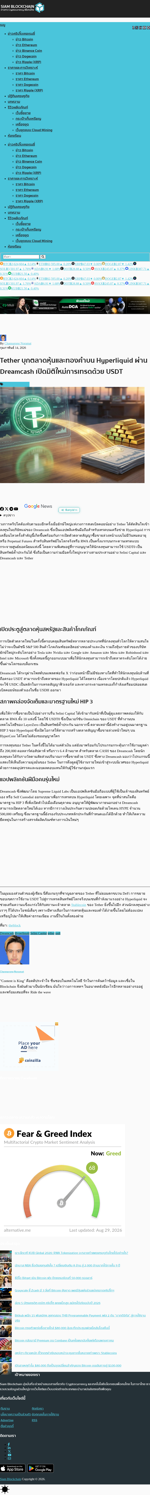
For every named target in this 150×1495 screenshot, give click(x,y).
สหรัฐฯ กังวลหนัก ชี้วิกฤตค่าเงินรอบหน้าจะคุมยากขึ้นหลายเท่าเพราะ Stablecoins (66, 1353)
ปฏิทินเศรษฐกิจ (18, 96)
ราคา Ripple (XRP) (29, 90)
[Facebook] (2, 509)
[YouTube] (16, 509)
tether (51, 933)
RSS (34, 1420)
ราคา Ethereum (27, 79)
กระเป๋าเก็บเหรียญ (28, 119)
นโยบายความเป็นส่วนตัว (16, 1414)
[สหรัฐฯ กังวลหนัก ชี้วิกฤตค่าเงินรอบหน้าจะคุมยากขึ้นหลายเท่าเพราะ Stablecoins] (6, 1357)
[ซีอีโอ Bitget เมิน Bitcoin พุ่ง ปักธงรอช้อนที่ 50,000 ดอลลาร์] (6, 1281)
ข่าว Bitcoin (24, 39)
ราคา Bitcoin (25, 73)
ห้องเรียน (14, 136)
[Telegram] (11, 509)
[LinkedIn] (9, 1448)
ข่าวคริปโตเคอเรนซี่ (21, 34)
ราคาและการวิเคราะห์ (23, 68)
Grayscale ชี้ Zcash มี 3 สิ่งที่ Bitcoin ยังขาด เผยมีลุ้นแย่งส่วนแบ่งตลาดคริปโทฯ (64, 1290)
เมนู (2, 25)
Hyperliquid (22, 933)
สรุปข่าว (9, 515)
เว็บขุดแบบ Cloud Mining (34, 130)
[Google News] (39, 509)
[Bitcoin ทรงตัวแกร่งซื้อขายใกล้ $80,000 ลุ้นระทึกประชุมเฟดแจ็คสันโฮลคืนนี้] (6, 1332)
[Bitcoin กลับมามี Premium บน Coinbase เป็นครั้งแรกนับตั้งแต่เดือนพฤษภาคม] (6, 1344)
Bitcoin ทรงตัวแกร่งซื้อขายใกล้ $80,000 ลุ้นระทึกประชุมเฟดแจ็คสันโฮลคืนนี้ (62, 1328)
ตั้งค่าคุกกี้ (7, 1426)
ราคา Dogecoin (27, 85)
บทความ (14, 102)
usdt (57, 933)
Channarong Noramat (17, 343)
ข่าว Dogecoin (26, 56)
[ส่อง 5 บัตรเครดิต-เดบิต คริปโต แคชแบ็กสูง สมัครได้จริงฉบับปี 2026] (6, 1306)
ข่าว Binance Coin (29, 51)
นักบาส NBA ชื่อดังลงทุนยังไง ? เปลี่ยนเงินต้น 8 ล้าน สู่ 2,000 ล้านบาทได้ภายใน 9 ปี (67, 1265)
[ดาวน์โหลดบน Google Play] (40, 1468)
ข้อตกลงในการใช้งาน (45, 1414)
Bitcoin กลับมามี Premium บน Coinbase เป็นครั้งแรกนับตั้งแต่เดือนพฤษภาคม (64, 1340)
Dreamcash (7, 933)
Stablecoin (78, 905)
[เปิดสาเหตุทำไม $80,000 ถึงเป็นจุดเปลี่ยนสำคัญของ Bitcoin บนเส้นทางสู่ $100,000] (6, 1369)
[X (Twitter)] (9, 1451)
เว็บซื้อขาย (23, 113)
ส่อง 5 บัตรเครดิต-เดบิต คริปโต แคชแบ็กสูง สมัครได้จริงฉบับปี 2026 (57, 1303)
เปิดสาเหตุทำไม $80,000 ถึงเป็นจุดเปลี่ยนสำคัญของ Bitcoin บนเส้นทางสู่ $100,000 (68, 1365)
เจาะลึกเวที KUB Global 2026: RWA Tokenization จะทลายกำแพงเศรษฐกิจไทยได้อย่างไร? (71, 1253)
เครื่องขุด (22, 124)
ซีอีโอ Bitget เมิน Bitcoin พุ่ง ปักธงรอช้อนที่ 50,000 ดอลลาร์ (53, 1278)
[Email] (9, 1458)
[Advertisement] (75, 593)
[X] (7, 509)
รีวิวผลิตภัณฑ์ (18, 107)
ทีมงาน (5, 1408)
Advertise (7, 1420)
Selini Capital (38, 933)
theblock (15, 925)
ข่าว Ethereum (26, 45)
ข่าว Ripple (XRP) (28, 62)
